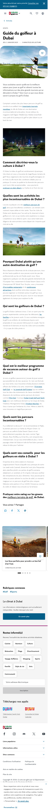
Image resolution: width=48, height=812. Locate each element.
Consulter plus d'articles (24, 578)
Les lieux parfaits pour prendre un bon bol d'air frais (23, 562)
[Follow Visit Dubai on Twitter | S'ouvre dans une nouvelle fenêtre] (34, 734)
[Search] (31, 13)
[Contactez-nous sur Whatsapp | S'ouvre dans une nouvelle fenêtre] (5, 510)
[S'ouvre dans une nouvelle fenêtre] (12, 510)
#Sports (13, 592)
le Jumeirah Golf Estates (23, 389)
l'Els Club (12, 397)
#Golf (5, 592)
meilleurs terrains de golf (20, 497)
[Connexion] (43, 13)
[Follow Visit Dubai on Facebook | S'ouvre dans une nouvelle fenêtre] (4, 734)
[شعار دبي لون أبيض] (10, 728)
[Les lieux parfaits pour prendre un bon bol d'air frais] (24, 541)
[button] (10, 807)
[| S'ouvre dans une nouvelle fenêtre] (14, 734)
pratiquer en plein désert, (12, 188)
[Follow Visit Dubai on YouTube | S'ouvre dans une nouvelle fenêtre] (43, 734)
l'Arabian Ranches (32, 403)
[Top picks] (37, 13)
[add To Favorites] (42, 53)
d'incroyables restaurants (12, 287)
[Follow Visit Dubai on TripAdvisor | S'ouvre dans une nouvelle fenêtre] (24, 734)
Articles (9, 20)
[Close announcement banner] (44, 3)
